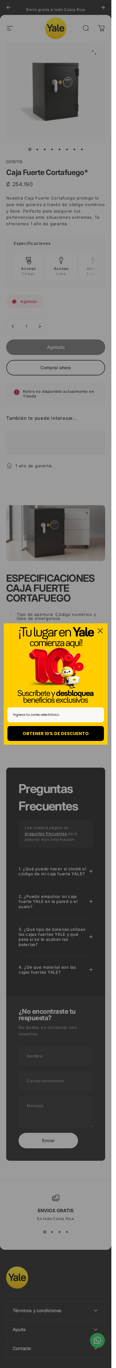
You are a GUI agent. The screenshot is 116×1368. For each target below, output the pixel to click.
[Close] (100, 630)
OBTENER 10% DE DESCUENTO (56, 733)
